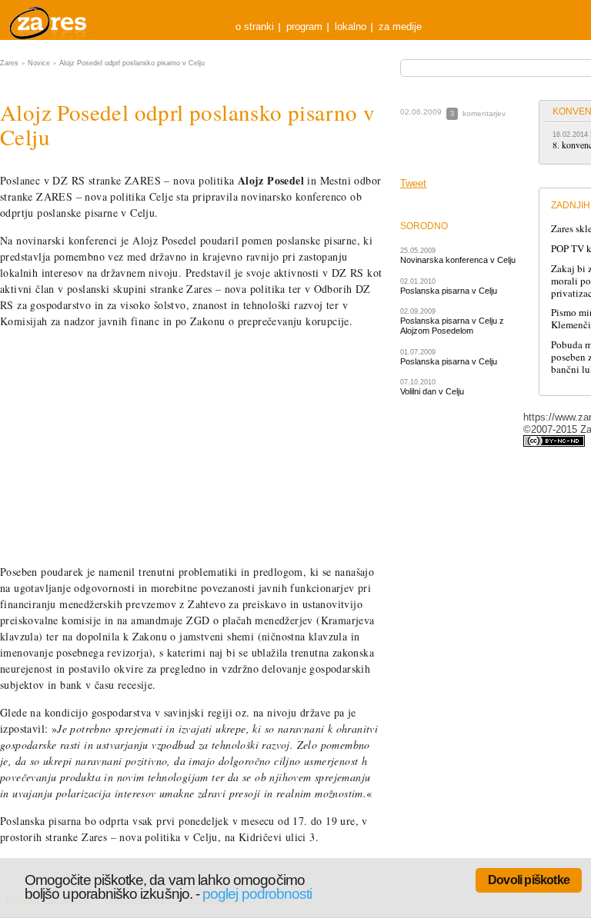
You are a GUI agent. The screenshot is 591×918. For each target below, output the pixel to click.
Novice (39, 63)
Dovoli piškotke (528, 879)
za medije (400, 26)
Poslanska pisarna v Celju (448, 290)
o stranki (254, 26)
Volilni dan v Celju (432, 391)
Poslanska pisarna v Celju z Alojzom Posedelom (452, 325)
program (304, 26)
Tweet (413, 183)
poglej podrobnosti (257, 894)
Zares (49, 20)
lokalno (350, 26)
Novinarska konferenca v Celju (458, 259)
